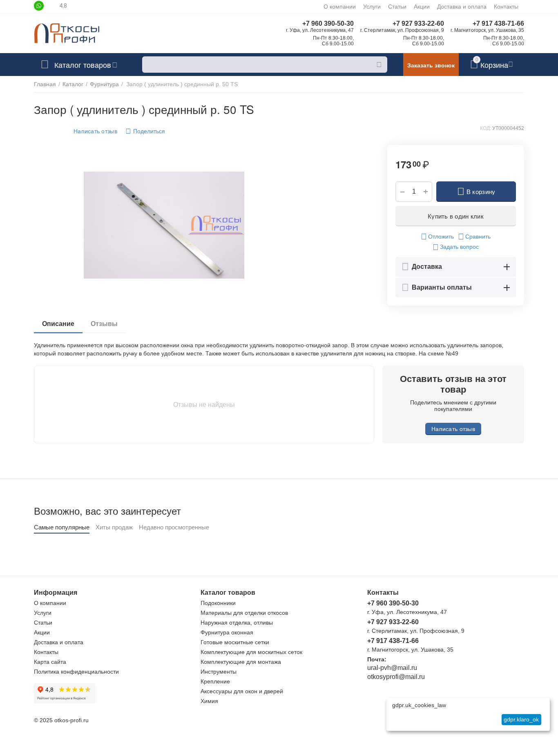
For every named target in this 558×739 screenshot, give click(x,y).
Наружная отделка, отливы (237, 622)
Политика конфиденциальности (76, 671)
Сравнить (478, 236)
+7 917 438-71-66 (498, 23)
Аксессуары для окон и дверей (242, 691)
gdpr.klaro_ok (521, 719)
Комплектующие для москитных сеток (251, 652)
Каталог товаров (82, 64)
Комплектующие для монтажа (241, 662)
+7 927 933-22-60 (418, 23)
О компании (340, 6)
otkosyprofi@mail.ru (396, 676)
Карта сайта (50, 662)
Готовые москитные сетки (235, 642)
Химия (209, 701)
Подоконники (218, 603)
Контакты (506, 6)
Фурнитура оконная (227, 632)
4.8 (63, 6)
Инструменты (219, 671)
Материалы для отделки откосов (244, 613)
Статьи (397, 6)
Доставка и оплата (462, 6)
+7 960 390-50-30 (328, 23)
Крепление (215, 681)
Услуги (372, 6)
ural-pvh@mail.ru (392, 667)
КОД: (485, 128)
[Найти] (379, 64)
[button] (145, 131)
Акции (422, 6)
